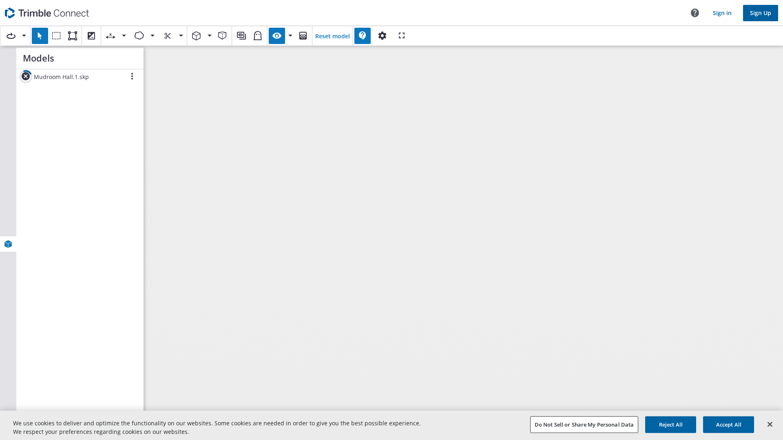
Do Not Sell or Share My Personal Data (584, 424)
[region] (391, 425)
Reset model (332, 36)
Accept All (728, 424)
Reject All (671, 424)
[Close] (770, 424)
